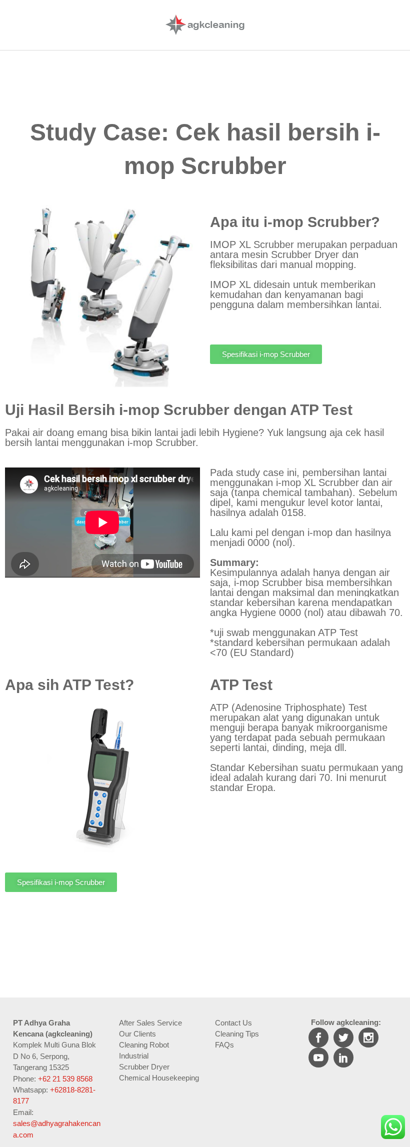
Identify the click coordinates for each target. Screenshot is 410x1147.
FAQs (224, 1044)
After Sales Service (150, 1022)
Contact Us (233, 1022)
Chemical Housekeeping (159, 1078)
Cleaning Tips (237, 1034)
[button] (266, 354)
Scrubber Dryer (144, 1066)
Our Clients (137, 1034)
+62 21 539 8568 (65, 1078)
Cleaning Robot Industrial (144, 1050)
